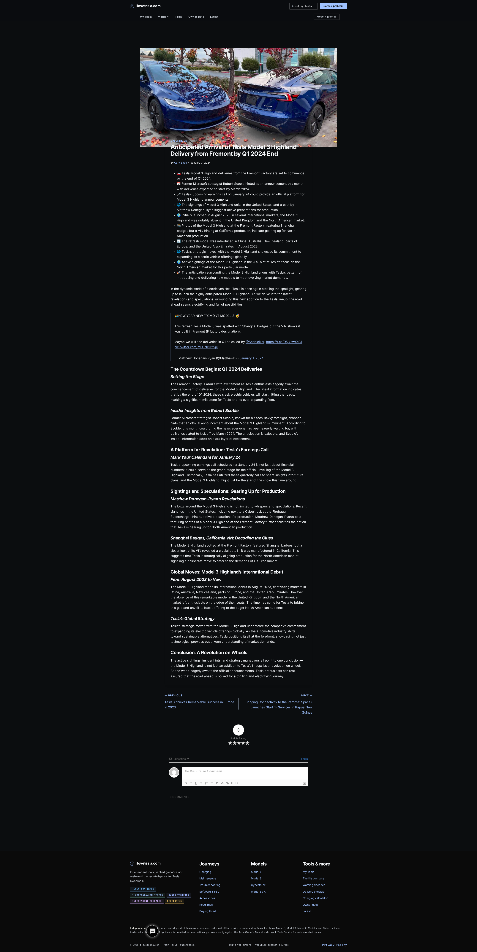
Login (304, 758)
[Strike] (201, 783)
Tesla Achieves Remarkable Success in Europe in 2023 (199, 701)
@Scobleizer (255, 342)
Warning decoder (314, 885)
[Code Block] (222, 783)
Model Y (163, 16)
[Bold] (185, 783)
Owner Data (196, 16)
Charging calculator (315, 898)
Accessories (207, 898)
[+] (238, 783)
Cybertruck (178, 140)
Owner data (310, 904)
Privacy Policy (334, 944)
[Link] (227, 783)
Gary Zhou (180, 162)
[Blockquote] (217, 783)
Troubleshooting (209, 885)
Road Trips (206, 904)
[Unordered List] (211, 783)
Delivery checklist (314, 891)
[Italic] (191, 783)
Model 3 (256, 878)
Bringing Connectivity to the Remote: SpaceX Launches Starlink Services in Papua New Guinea (279, 704)
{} (232, 783)
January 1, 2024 (251, 358)
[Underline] (196, 783)
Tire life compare (313, 878)
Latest (214, 16)
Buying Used (207, 911)
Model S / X (258, 891)
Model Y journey (327, 16)
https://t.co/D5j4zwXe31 (284, 342)
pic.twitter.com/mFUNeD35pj (196, 347)
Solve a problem (333, 5)
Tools (178, 16)
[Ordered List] (206, 783)
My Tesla (146, 16)
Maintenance (207, 878)
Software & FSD (209, 891)
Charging (205, 872)
